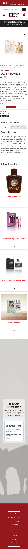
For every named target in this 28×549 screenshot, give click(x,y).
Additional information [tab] (17, 127)
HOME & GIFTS (7, 65)
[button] (25, 34)
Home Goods (15, 65)
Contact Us (14, 535)
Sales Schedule (14, 524)
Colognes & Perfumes (9, 67)
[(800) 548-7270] (21, 1)
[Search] (24, 9)
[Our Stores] (13, 1)
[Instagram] (7, 3)
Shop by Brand (14, 514)
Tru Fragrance (5, 70)
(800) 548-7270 (21, 4)
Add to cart (11, 107)
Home (1, 65)
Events (14, 539)
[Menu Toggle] (4, 15)
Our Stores (13, 4)
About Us (14, 532)
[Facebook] (4, 3)
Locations (14, 542)
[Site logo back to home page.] (14, 15)
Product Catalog (14, 521)
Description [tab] (5, 127)
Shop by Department (14, 517)
